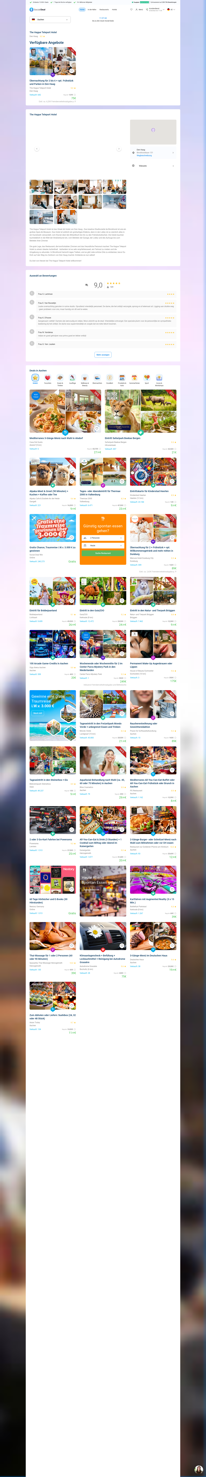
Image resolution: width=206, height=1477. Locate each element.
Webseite (153, 165)
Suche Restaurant (103, 553)
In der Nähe (92, 10)
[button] (37, 149)
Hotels (114, 10)
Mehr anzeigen (103, 355)
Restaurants (104, 10)
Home (82, 10)
